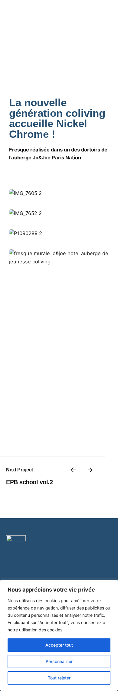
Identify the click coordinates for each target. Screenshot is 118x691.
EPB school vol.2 (29, 482)
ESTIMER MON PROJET (81, 41)
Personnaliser (59, 661)
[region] (59, 635)
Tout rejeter (59, 677)
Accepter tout (59, 645)
